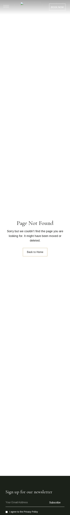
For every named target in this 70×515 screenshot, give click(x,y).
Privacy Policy (31, 511)
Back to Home (35, 252)
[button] (57, 7)
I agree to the (23, 511)
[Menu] (6, 6)
